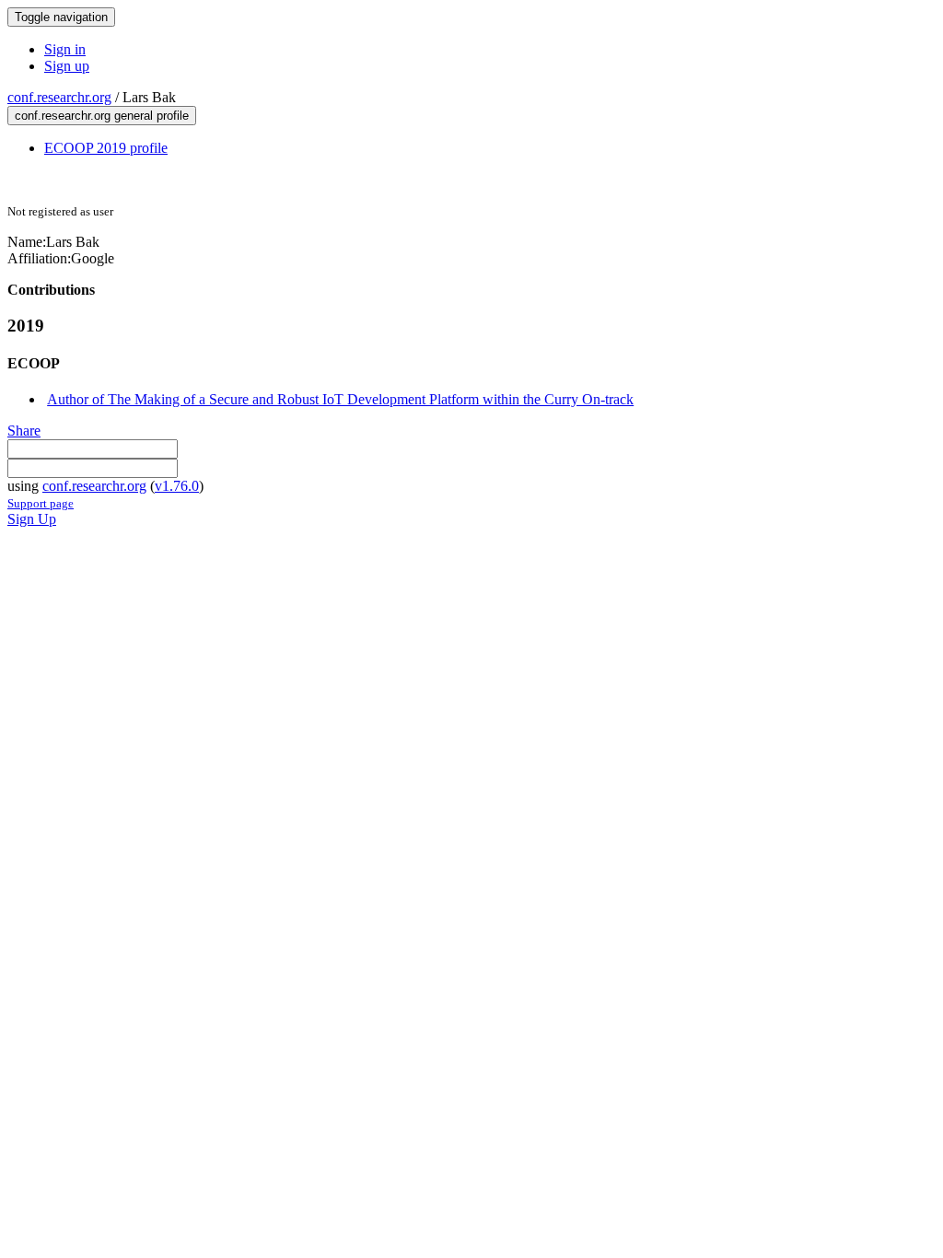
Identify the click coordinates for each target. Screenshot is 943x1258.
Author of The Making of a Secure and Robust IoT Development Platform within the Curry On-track (340, 399)
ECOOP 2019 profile (106, 148)
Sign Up (31, 519)
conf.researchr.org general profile (102, 115)
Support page (40, 503)
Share (24, 430)
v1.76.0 (177, 486)
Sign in (65, 49)
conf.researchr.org (59, 97)
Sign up (66, 66)
